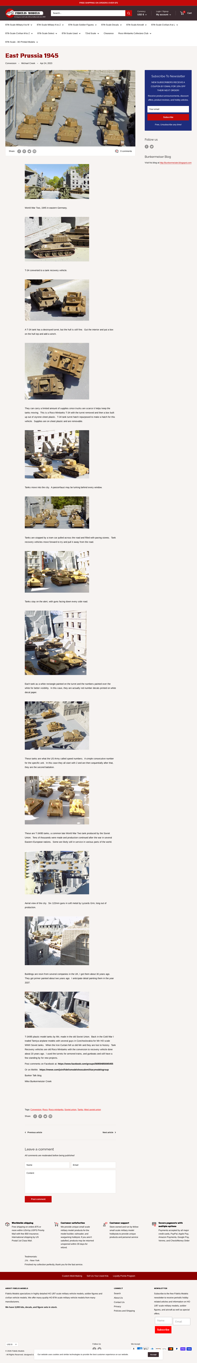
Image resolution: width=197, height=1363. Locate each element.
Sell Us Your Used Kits (97, 1280)
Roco (45, 1109)
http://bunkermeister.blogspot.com (176, 163)
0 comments (126, 151)
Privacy (117, 1310)
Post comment (38, 1199)
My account (162, 14)
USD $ (9, 1348)
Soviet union (70, 1109)
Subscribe (168, 117)
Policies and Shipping (124, 1315)
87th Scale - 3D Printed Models (20, 42)
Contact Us (119, 1306)
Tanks (80, 1109)
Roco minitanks (56, 1109)
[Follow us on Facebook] (146, 146)
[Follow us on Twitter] (152, 146)
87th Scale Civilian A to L (163, 25)
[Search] (128, 13)
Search (117, 1297)
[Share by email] (34, 151)
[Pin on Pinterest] (24, 151)
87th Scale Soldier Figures (81, 25)
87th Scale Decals (110, 25)
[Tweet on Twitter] (29, 151)
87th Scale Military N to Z (49, 25)
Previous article (34, 1132)
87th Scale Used (70, 33)
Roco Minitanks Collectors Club (133, 33)
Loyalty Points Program (124, 1280)
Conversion (10, 63)
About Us (118, 1302)
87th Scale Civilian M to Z (17, 33)
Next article (108, 1132)
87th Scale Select (45, 33)
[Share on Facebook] (19, 151)
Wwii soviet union (92, 1109)
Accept (153, 1354)
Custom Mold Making (72, 1280)
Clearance (109, 33)
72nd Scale (90, 33)
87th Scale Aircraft (135, 25)
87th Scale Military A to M (17, 25)
